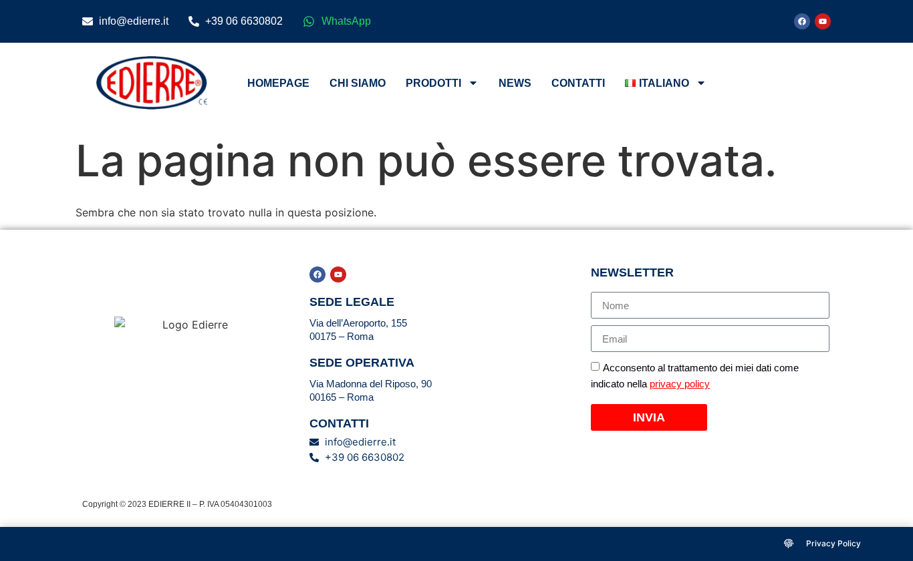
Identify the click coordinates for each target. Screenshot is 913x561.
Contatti (578, 83)
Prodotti (433, 83)
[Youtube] (823, 21)
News (515, 83)
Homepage (278, 83)
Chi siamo (358, 83)
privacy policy (680, 383)
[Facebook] (802, 21)
